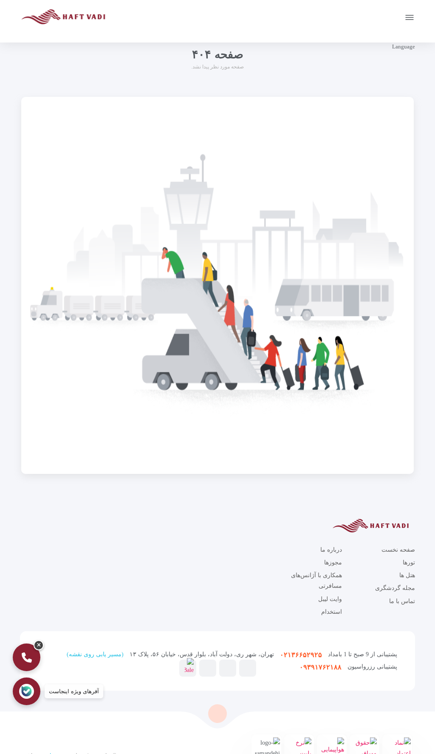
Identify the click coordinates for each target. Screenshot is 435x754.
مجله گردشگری (395, 588)
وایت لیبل (330, 599)
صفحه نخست (398, 550)
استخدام (331, 612)
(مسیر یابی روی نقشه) (95, 654)
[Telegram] (247, 668)
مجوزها (333, 562)
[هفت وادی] (66, 18)
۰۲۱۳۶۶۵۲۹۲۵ (301, 654)
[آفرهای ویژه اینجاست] (26, 691)
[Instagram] (227, 668)
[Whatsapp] (207, 668)
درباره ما (331, 550)
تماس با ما (402, 601)
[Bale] (189, 667)
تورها (409, 562)
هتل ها (407, 575)
